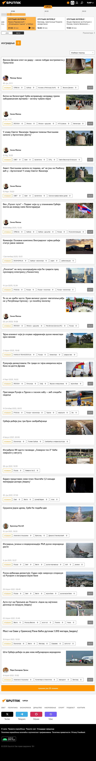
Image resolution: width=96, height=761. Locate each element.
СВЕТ (15, 160)
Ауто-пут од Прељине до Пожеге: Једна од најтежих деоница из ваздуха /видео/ (30, 603)
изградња (7, 43)
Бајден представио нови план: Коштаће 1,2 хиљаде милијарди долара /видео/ (29, 480)
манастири (53, 355)
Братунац (38, 535)
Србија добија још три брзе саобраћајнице (25, 421)
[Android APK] (8, 739)
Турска (48, 412)
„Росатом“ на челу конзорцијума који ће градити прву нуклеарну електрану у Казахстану (31, 270)
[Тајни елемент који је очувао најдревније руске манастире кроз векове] (79, 340)
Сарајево (55, 643)
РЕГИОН (17, 123)
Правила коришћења (16, 729)
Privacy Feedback (78, 732)
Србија (28, 87)
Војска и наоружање (57, 383)
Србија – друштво (44, 232)
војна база (74, 383)
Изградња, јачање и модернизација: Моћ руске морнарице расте (33, 545)
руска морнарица (52, 564)
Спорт (61, 707)
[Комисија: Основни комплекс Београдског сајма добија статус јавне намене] (79, 246)
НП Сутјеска (62, 123)
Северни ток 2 (30, 470)
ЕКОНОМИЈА (18, 261)
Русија (59, 232)
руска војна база (66, 593)
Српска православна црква (58, 196)
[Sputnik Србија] (12, 5)
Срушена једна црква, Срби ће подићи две (25, 508)
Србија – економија (37, 261)
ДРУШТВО (37, 707)
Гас (73, 412)
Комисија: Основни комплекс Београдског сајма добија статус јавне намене (31, 241)
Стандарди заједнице (45, 729)
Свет (26, 160)
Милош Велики (30, 622)
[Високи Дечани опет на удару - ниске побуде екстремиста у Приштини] (79, 66)
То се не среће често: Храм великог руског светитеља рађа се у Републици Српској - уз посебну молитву (33, 299)
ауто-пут (45, 622)
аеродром (62, 680)
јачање (77, 564)
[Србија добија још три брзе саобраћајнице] (79, 427)
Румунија (30, 383)
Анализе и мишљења (21, 535)
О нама (4, 729)
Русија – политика (44, 290)
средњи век (68, 355)
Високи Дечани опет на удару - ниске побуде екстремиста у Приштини (33, 61)
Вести (26, 499)
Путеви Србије (33, 441)
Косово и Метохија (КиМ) (47, 87)
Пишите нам (31, 729)
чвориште (61, 412)
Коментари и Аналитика (43, 680)
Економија (17, 441)
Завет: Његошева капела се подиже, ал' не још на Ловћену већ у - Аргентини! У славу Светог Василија (33, 169)
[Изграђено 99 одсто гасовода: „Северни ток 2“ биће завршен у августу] (79, 456)
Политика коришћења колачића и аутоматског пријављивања (26, 732)
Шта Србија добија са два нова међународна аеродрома (32, 652)
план (52, 499)
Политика (13, 707)
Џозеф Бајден (39, 499)
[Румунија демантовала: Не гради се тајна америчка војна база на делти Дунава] (79, 369)
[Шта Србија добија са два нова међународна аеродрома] (79, 658)
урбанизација (66, 261)
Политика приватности (61, 732)
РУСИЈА (16, 290)
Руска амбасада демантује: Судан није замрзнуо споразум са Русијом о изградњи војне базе (33, 574)
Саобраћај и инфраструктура (55, 441)
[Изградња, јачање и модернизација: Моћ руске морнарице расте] (79, 550)
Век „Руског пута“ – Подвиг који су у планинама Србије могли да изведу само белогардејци (31, 205)
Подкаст (71, 707)
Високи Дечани (68, 87)
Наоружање (50, 707)
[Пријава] (76, 2)
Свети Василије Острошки (68, 160)
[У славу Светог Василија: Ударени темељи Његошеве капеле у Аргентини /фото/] (79, 138)
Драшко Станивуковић (56, 535)
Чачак (69, 622)
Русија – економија (63, 290)
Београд (41, 643)
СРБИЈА (16, 87)
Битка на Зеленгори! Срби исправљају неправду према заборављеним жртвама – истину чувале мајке (31, 97)
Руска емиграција (75, 232)
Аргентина (38, 160)
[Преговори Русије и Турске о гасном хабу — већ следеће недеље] (79, 398)
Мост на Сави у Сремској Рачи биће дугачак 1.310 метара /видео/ (40, 631)
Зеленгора (76, 123)
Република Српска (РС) (54, 326)
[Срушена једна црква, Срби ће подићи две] (79, 514)
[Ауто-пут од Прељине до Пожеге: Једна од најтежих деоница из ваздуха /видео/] (79, 608)
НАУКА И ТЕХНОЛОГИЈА (22, 355)
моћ (66, 564)
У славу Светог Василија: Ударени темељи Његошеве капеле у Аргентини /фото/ (30, 133)
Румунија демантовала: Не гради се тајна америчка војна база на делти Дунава (32, 364)
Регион (29, 123)
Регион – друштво (44, 123)
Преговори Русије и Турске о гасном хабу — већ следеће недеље (32, 393)
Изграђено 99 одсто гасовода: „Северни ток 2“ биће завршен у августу (30, 451)
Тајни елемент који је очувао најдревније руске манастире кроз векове (33, 335)
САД (41, 383)
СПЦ (50, 160)
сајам (52, 261)
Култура (81, 707)
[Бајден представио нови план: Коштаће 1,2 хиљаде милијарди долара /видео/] (79, 485)
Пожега (57, 622)
